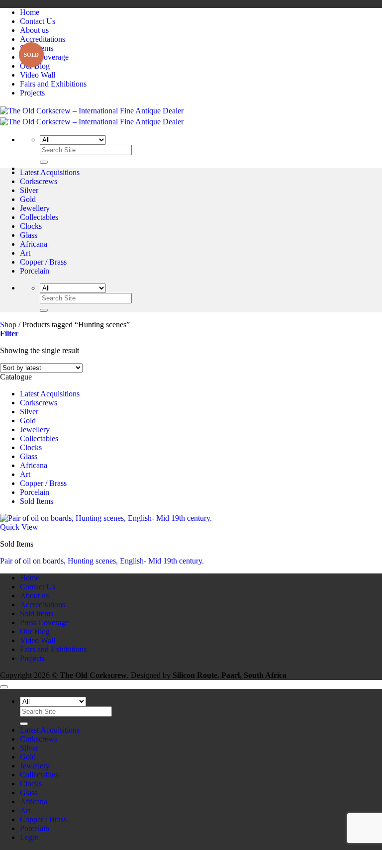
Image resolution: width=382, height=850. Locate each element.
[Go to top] (4, 686)
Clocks (31, 226)
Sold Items (36, 48)
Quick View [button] (19, 527)
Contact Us (37, 21)
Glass (28, 235)
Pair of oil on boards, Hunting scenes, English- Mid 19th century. (102, 561)
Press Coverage (44, 57)
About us (34, 30)
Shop (8, 324)
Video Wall (37, 75)
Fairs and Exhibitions (53, 84)
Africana (33, 244)
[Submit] (44, 162)
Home (29, 12)
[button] (9, 333)
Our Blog (35, 66)
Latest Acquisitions (50, 172)
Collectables (39, 217)
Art (25, 253)
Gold (28, 199)
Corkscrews (38, 181)
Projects (32, 93)
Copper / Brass (43, 262)
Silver (29, 190)
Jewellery (35, 208)
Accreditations (42, 39)
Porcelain (34, 271)
